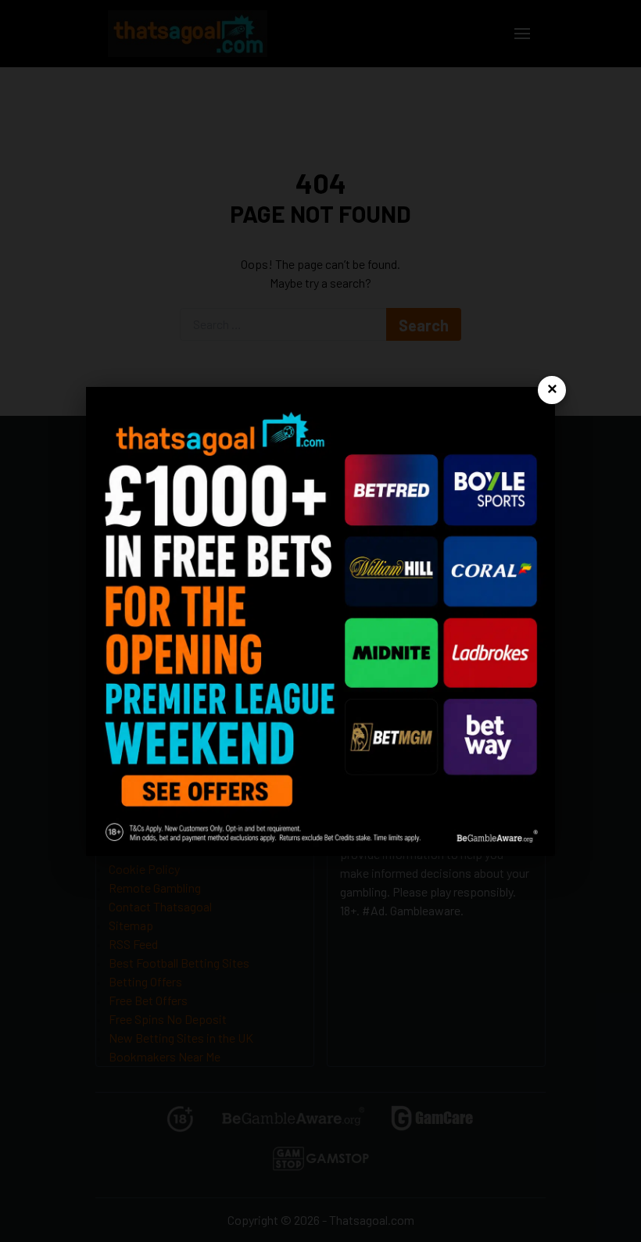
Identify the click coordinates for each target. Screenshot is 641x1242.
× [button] (552, 389)
